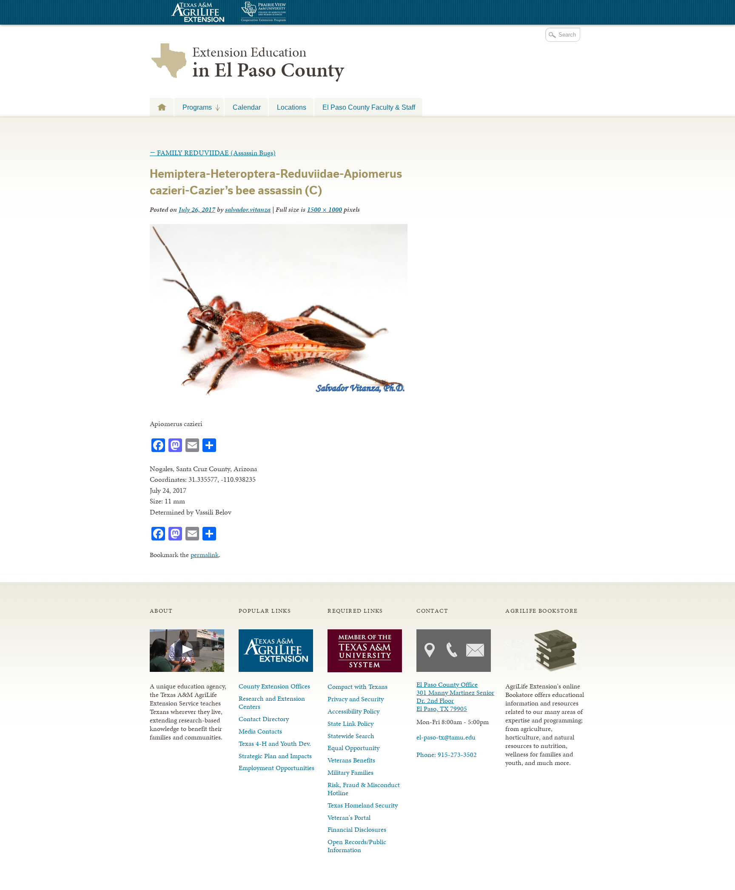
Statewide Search (351, 736)
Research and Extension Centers (272, 702)
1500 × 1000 (324, 209)
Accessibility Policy (353, 711)
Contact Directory (264, 719)
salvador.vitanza (248, 209)
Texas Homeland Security (363, 805)
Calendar (247, 107)
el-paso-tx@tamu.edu (446, 737)
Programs (193, 107)
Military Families (350, 772)
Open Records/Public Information (357, 846)
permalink (205, 555)
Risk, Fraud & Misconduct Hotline (364, 789)
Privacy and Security (356, 699)
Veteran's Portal (349, 817)
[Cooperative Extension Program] (286, 12)
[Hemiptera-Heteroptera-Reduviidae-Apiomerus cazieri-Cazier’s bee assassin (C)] (278, 393)
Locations (291, 107)
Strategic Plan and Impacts (275, 756)
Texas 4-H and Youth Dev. (275, 743)
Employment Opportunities (276, 768)
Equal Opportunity (353, 748)
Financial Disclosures (357, 829)
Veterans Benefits (351, 760)
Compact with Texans (357, 686)
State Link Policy (350, 723)
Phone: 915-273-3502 (446, 754)
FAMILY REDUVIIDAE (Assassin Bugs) (213, 153)
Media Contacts (260, 731)
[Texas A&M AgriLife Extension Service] (196, 13)
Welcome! (162, 107)
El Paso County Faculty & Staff (368, 107)
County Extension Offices (274, 686)
